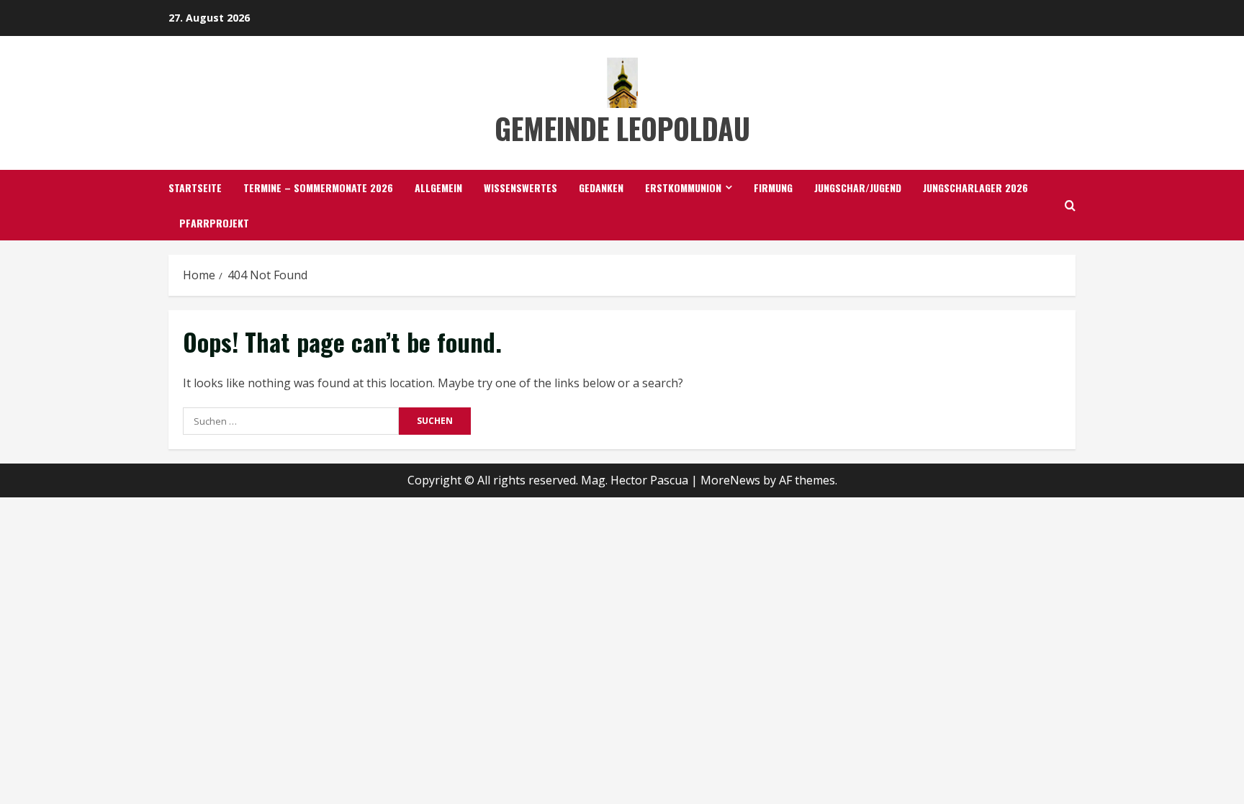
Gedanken (601, 187)
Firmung (773, 187)
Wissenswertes (520, 187)
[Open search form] (1070, 205)
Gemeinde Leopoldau (622, 128)
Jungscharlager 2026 (975, 187)
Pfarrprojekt (214, 222)
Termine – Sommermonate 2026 (318, 187)
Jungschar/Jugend (857, 187)
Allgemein (438, 187)
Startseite (195, 187)
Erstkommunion (683, 187)
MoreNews (730, 480)
